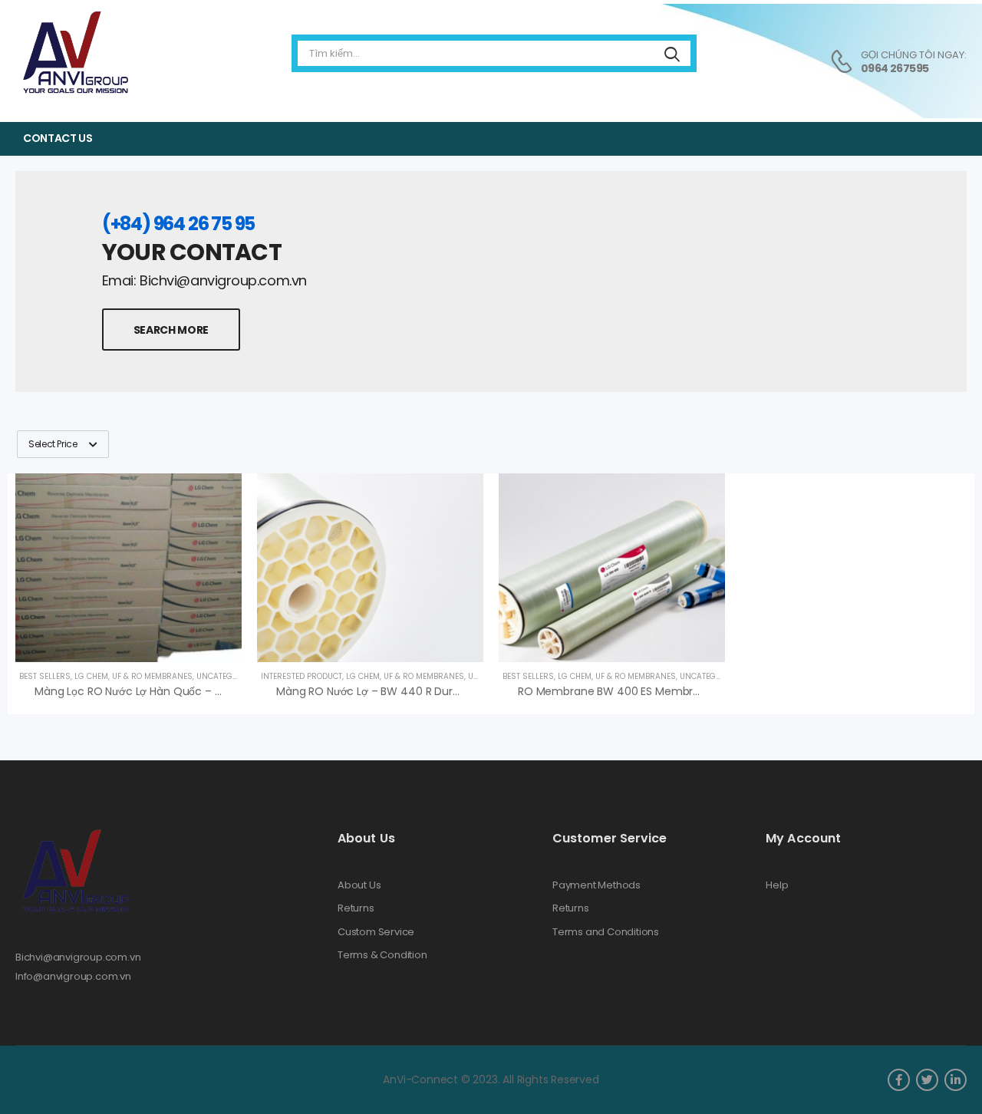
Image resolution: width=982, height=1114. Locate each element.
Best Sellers (45, 676)
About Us (359, 885)
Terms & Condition (382, 955)
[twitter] (927, 1080)
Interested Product (301, 676)
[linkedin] (955, 1080)
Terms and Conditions (605, 932)
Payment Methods (596, 885)
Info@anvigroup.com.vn (73, 976)
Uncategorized (227, 676)
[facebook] (899, 1080)
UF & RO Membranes (152, 676)
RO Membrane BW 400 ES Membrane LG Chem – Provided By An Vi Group (710, 691)
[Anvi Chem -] (74, 53)
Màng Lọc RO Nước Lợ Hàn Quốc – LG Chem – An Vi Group (186, 691)
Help (777, 885)
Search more (171, 330)
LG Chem (91, 676)
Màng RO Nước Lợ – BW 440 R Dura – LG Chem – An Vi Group (435, 691)
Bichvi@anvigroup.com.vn (78, 957)
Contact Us (58, 138)
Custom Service (376, 932)
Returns (356, 908)
